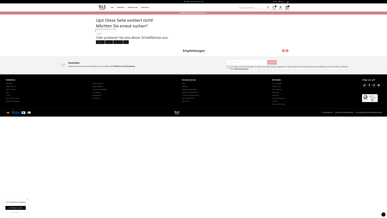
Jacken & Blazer (98, 86)
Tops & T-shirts (10, 89)
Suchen (99, 34)
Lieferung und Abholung (189, 92)
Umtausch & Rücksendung (190, 95)
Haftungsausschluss (278, 98)
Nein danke (15, 212)
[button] (112, 7)
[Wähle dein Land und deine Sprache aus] (287, 1)
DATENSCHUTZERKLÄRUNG (344, 112)
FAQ (126, 42)
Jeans (7, 92)
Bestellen (185, 86)
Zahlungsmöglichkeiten (189, 89)
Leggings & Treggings (13, 101)
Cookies (274, 101)
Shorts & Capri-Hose (12, 98)
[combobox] (254, 7)
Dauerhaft (275, 92)
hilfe (276, 1)
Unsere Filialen (277, 83)
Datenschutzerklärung (241, 69)
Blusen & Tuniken (98, 83)
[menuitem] (111, 7)
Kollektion (100, 42)
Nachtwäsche (97, 95)
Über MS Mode (277, 89)
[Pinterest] (378, 85)
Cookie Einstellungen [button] (279, 104)
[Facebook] (369, 85)
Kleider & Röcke (11, 86)
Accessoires (96, 98)
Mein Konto (185, 101)
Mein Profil (118, 42)
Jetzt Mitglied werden (15, 208)
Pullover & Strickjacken (100, 89)
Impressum (275, 95)
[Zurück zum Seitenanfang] (383, 214)
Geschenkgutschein (188, 98)
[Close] (27, 199)
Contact (109, 42)
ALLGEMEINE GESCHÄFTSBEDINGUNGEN (369, 112)
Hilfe (183, 83)
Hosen (8, 95)
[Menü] (376, 95)
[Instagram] (374, 85)
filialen (282, 1)
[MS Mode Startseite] (102, 7)
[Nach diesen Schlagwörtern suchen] (268, 7)
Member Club (276, 86)
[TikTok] (364, 85)
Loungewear (97, 92)
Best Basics (9, 83)
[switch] (373, 100)
